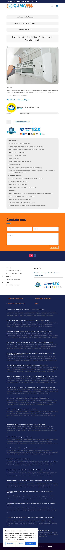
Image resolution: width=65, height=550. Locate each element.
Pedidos (36, 273)
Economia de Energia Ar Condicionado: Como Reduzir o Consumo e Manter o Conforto (29, 331)
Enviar (54, 247)
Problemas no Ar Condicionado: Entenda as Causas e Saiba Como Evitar (25, 309)
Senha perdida (38, 275)
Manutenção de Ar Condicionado (16, 303)
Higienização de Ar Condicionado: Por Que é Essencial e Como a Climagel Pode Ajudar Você (30, 387)
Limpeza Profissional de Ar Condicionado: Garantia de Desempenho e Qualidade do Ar (29, 480)
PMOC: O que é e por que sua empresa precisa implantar (21, 409)
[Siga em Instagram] (31, 255)
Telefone (8, 276)
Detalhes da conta (53, 273)
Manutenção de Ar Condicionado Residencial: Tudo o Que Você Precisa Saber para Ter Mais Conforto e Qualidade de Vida (30, 353)
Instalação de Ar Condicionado (43, 298)
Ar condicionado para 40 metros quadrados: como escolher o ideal (24, 448)
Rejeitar (21, 543)
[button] (7, 46)
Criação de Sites (43, 546)
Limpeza (9, 113)
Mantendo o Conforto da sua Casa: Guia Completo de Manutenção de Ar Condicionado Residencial (29, 492)
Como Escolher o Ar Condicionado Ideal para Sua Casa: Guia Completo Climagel (27, 398)
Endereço (43, 273)
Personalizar (10, 543)
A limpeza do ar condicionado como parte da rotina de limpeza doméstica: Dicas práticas (30, 517)
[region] (20, 537)
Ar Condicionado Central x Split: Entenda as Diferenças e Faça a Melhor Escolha (27, 320)
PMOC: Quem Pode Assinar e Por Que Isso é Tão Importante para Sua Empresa (27, 365)
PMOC (36, 303)
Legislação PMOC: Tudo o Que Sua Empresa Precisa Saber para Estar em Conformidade (29, 342)
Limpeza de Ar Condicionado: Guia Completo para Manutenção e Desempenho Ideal (28, 470)
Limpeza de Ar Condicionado (15, 298)
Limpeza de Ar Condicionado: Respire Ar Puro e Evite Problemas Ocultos (25, 424)
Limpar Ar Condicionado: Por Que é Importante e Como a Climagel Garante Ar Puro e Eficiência (31, 376)
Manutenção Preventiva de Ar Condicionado (18, 459)
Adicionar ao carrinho (22, 122)
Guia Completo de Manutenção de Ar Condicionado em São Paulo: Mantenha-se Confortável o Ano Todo (31, 504)
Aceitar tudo (30, 543)
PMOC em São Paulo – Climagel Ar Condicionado (19, 437)
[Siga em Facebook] (35, 255)
